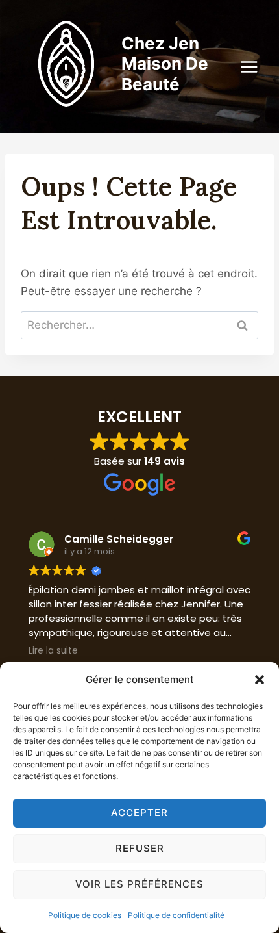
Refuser (139, 848)
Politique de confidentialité (176, 915)
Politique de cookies (84, 915)
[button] (259, 679)
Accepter (139, 812)
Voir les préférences (139, 884)
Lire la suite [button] (53, 651)
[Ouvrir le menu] (255, 66)
